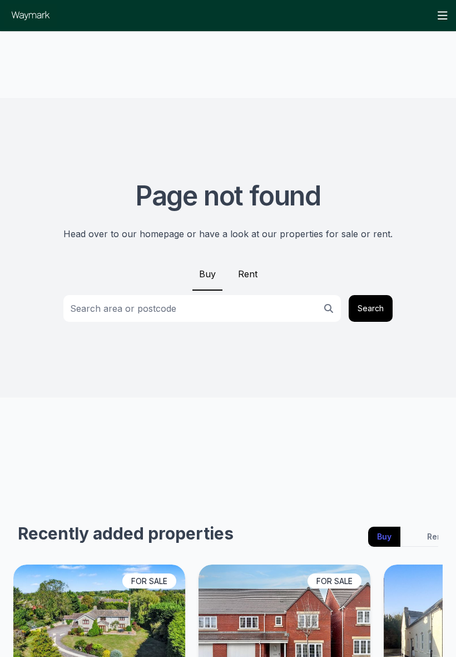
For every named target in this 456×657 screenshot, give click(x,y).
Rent (247, 274)
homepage (162, 233)
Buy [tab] (384, 536)
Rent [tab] (436, 536)
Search (371, 308)
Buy (207, 274)
